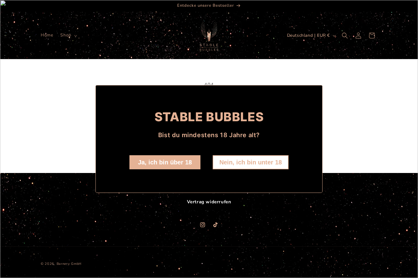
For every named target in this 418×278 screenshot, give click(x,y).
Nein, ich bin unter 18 (250, 162)
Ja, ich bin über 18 (165, 162)
